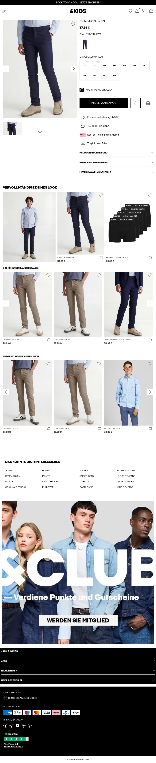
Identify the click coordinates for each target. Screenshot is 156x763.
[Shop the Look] (73, 24)
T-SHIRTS (84, 481)
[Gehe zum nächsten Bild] (39, 132)
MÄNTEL (46, 476)
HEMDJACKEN (12, 476)
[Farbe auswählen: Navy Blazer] (85, 44)
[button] (84, 65)
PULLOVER (48, 487)
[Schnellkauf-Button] (101, 257)
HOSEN (46, 470)
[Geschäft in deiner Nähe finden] (130, 11)
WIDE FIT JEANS (125, 487)
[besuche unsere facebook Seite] (5, 726)
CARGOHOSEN (50, 481)
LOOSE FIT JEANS (126, 476)
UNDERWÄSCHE (125, 481)
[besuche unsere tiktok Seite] (30, 726)
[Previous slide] (6, 303)
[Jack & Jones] (78, 12)
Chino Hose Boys (92, 21)
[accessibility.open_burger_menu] (4, 11)
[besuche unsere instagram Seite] (11, 726)
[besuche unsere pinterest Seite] (23, 726)
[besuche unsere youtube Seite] (17, 726)
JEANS (8, 470)
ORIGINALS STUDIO (15, 487)
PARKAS (9, 481)
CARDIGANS (86, 487)
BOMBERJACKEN (126, 470)
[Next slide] (150, 303)
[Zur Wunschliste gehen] (144, 11)
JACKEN (84, 470)
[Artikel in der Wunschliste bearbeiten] (135, 103)
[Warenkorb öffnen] (151, 11)
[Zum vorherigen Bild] (39, 124)
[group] (27, 310)
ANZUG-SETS (87, 476)
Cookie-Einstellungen (78, 759)
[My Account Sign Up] (78, 572)
